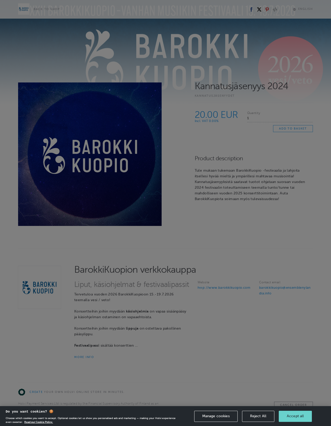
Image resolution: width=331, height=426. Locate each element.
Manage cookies (216, 416)
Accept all (295, 416)
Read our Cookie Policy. (38, 422)
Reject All (258, 416)
